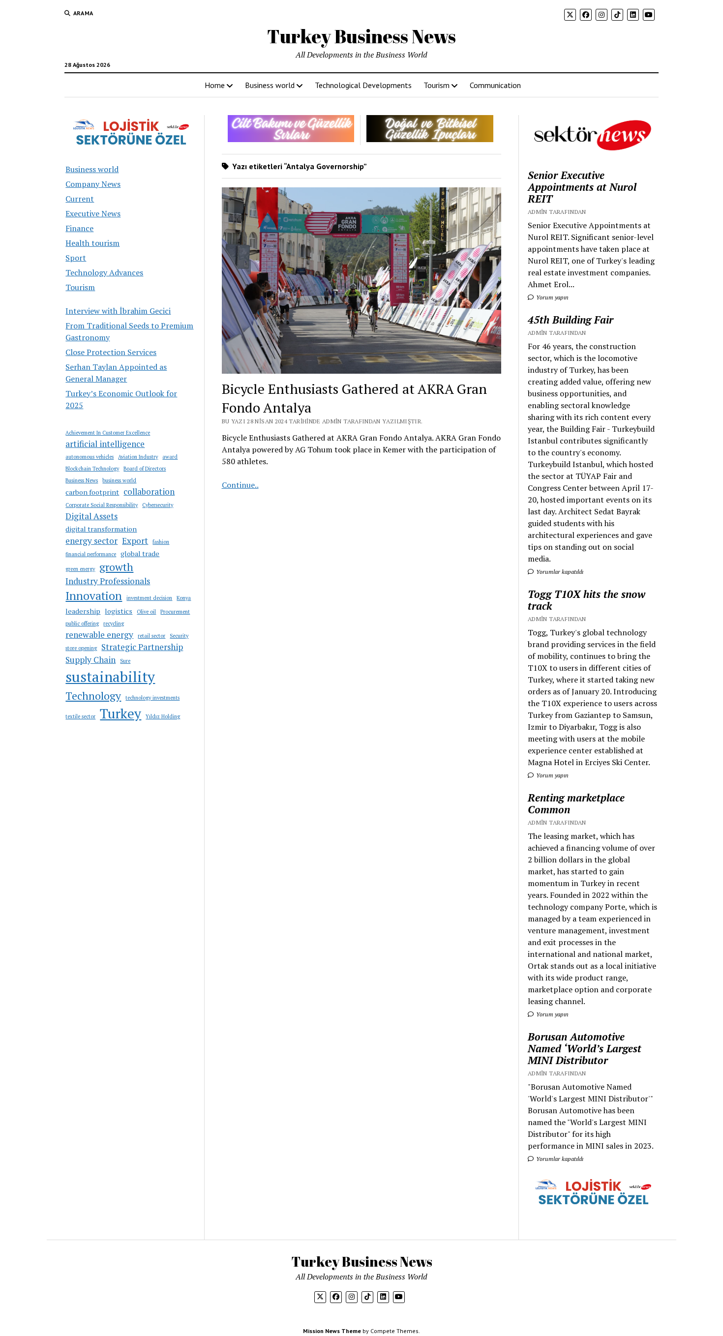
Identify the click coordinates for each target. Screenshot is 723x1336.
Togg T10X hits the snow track (586, 600)
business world (119, 480)
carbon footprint (92, 492)
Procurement (175, 611)
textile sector (80, 716)
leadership (82, 611)
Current (79, 198)
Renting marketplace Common (576, 803)
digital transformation (101, 529)
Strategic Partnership (142, 647)
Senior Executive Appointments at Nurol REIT (582, 187)
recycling (113, 623)
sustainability (110, 676)
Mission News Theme (332, 1331)
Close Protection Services (110, 352)
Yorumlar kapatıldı (559, 571)
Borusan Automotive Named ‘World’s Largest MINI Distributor (584, 1048)
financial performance (90, 554)
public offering (82, 623)
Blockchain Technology (92, 468)
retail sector (151, 635)
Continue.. (240, 484)
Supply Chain (90, 659)
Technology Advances (104, 272)
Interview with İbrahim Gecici (118, 310)
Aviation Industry (138, 456)
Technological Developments (363, 85)
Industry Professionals (107, 581)
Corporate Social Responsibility (101, 505)
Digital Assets (91, 516)
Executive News (92, 213)
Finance (79, 228)
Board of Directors (144, 468)
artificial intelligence (105, 443)
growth (116, 567)
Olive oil (146, 611)
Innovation (93, 595)
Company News (92, 183)
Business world (270, 85)
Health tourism (92, 243)
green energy (80, 568)
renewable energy (99, 634)
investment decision (149, 597)
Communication (495, 85)
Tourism (436, 85)
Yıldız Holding (163, 716)
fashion (160, 541)
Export (135, 540)
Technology (93, 696)
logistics (118, 611)
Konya (184, 597)
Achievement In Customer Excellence (107, 432)
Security (179, 635)
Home (215, 85)
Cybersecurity (157, 505)
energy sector (91, 540)
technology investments (152, 697)
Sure (125, 660)
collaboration (149, 491)
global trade (139, 553)
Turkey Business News (361, 36)
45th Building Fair (570, 320)
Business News (81, 480)
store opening (81, 648)
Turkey (120, 713)
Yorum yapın (552, 297)
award (170, 456)
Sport (75, 257)
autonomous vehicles (89, 456)
